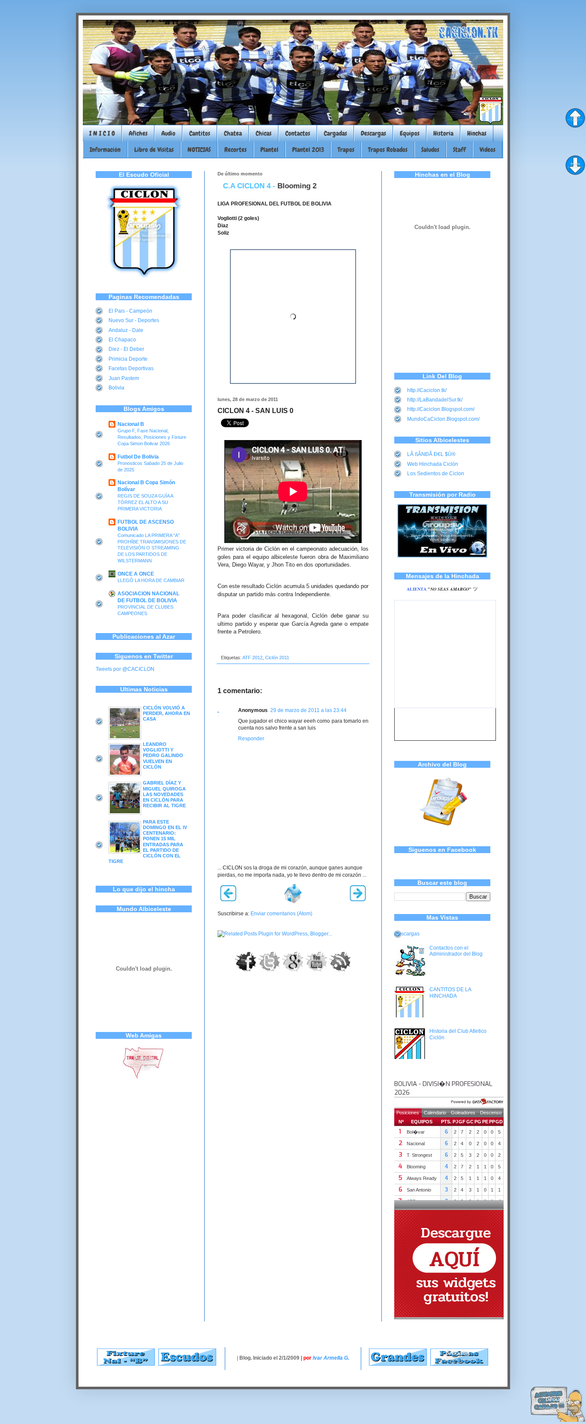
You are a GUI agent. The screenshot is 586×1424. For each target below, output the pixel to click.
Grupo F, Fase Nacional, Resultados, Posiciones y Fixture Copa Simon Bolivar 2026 (152, 437)
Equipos (410, 133)
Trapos (346, 149)
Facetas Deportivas (131, 368)
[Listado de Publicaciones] (442, 830)
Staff (459, 149)
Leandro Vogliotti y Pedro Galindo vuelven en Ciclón (163, 755)
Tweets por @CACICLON (125, 669)
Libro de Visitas (154, 149)
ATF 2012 (252, 657)
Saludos (430, 149)
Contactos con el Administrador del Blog (456, 951)
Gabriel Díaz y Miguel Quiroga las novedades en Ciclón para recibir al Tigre (164, 794)
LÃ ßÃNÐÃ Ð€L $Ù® (431, 454)
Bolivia (116, 388)
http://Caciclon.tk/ (427, 390)
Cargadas (335, 133)
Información (105, 149)
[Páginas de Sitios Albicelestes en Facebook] (459, 1364)
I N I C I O (102, 133)
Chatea (233, 133)
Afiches (138, 133)
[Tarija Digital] (143, 1077)
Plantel (269, 149)
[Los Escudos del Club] (187, 1364)
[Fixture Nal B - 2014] (126, 1364)
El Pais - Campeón (130, 311)
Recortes (235, 149)
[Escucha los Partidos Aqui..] (442, 556)
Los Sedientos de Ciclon (435, 474)
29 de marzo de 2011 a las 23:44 (308, 710)
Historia (443, 133)
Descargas (373, 133)
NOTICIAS (199, 149)
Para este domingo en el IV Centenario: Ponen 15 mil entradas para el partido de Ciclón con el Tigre (148, 841)
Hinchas (476, 133)
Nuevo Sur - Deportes (134, 320)
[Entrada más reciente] (228, 899)
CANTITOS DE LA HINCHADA (450, 993)
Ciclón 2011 (277, 657)
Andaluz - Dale (126, 330)
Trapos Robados (388, 149)
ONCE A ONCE (136, 574)
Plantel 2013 (308, 149)
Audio (168, 133)
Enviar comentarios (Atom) (281, 914)
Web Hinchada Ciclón (432, 464)
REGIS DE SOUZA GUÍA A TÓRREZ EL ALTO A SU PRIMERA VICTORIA (145, 502)
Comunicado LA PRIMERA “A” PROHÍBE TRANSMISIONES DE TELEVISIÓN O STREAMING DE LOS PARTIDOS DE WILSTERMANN (152, 548)
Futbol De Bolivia (138, 457)
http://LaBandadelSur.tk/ (434, 400)
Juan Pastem (124, 378)
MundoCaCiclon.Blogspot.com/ (443, 419)
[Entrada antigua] (358, 899)
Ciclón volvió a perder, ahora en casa (166, 713)
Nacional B (131, 424)
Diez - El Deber (126, 349)
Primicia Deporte (128, 359)
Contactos (297, 133)
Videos (487, 149)
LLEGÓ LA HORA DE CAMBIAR (151, 580)
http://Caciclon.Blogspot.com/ (440, 409)
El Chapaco (122, 340)
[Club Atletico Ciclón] (143, 277)
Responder (251, 739)
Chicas (264, 133)
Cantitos (199, 133)
